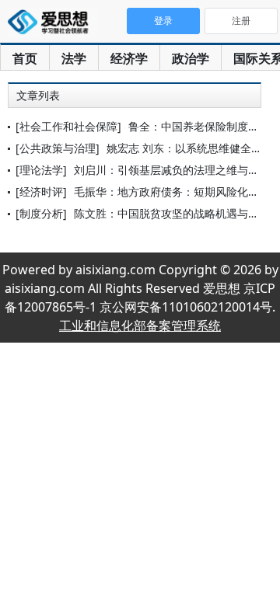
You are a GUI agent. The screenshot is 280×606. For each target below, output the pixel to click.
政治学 (190, 58)
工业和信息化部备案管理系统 (140, 325)
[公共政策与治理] (58, 148)
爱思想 (52, 23)
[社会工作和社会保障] (68, 126)
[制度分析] (41, 213)
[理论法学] (41, 169)
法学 (73, 58)
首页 (24, 58)
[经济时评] (41, 191)
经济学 (129, 58)
